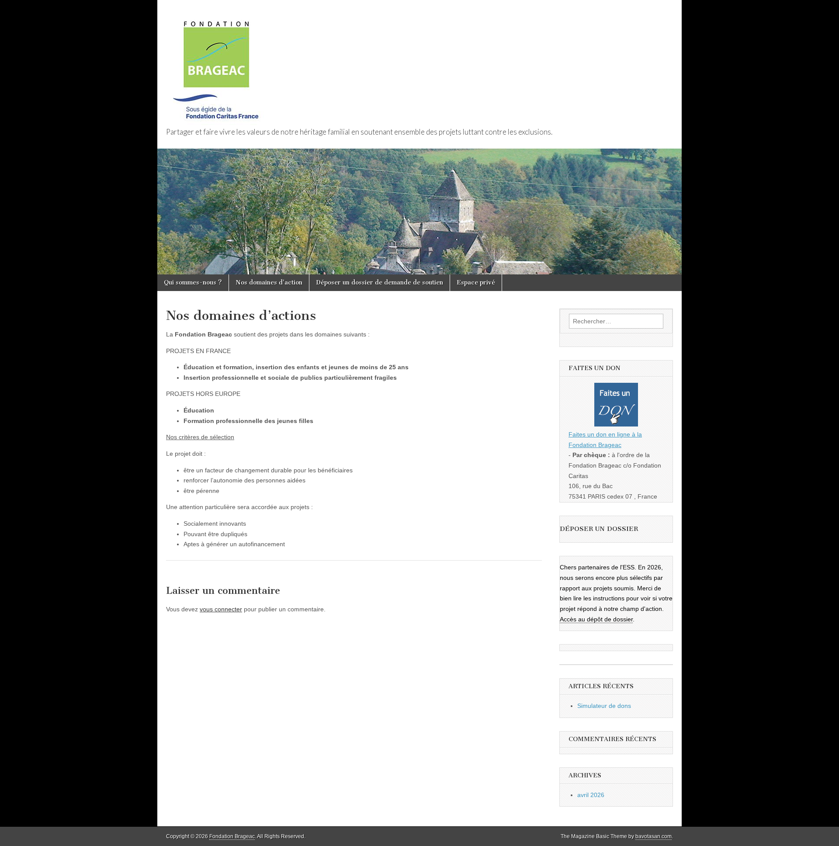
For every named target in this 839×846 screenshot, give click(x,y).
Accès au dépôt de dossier (596, 619)
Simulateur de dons (604, 705)
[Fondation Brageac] (215, 64)
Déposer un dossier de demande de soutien (379, 282)
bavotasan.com (653, 836)
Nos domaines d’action (269, 282)
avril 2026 (590, 794)
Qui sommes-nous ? (193, 282)
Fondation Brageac (232, 836)
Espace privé (476, 282)
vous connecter (221, 609)
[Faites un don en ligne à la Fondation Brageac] (616, 406)
